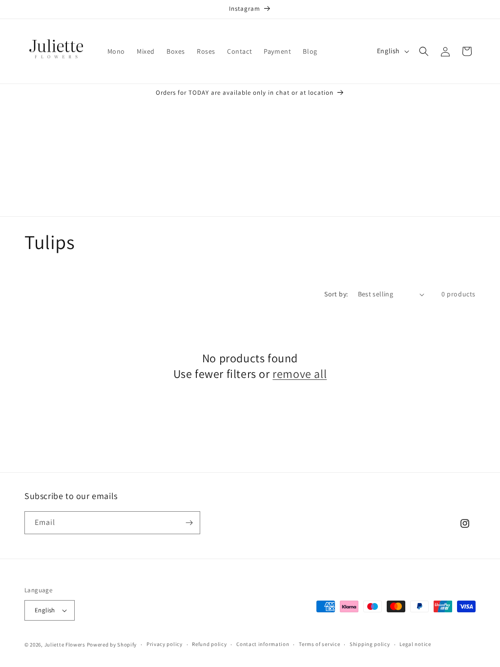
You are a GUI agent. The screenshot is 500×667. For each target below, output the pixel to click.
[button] (424, 51)
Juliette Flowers (64, 644)
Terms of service (319, 644)
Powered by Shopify (112, 644)
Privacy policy (164, 644)
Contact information (262, 644)
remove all (299, 373)
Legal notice (415, 644)
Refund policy (209, 644)
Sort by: (336, 294)
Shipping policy (370, 644)
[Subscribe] (189, 522)
